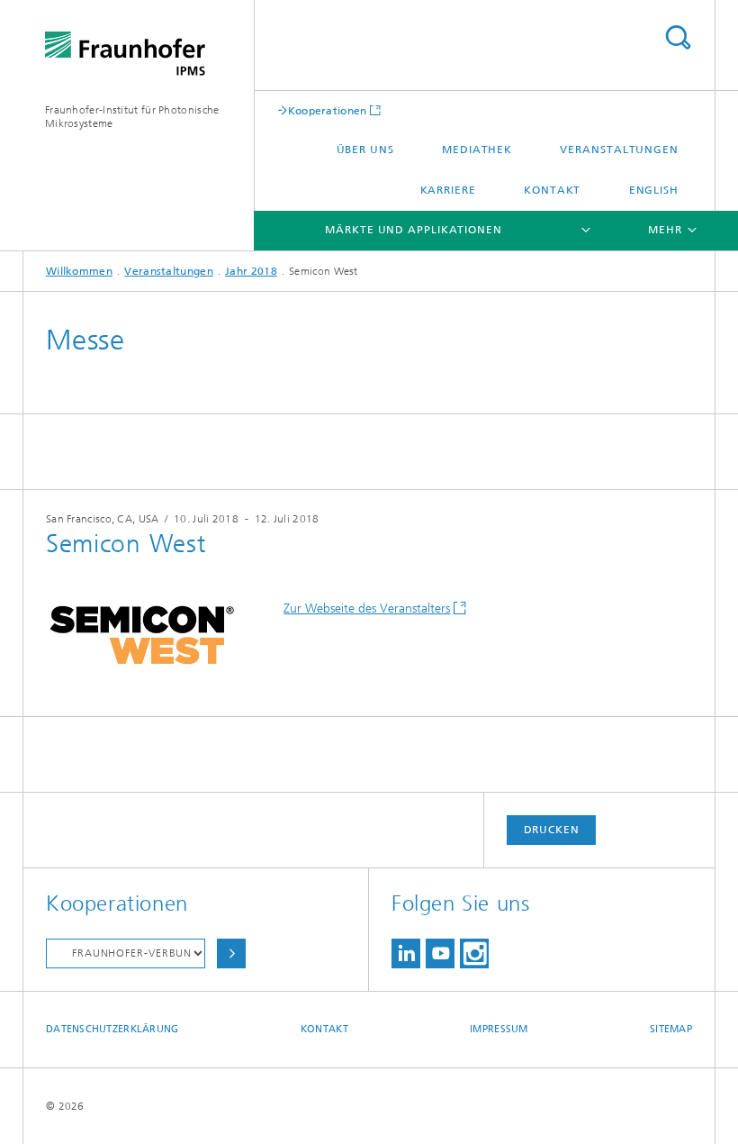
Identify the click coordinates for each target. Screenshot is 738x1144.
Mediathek (477, 149)
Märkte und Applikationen (413, 229)
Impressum (498, 1029)
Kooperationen (327, 110)
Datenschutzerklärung (112, 1029)
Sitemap (671, 1029)
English (654, 190)
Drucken (552, 829)
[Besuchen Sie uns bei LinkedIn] (406, 953)
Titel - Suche (677, 37)
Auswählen (231, 953)
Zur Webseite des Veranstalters (367, 608)
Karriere (448, 190)
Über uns (365, 149)
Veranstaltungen (619, 149)
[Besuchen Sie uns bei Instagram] (474, 953)
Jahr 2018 (251, 271)
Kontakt (552, 190)
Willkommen (79, 271)
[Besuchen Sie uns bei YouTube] (440, 953)
